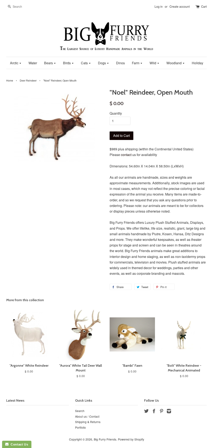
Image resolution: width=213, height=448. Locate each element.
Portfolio (80, 427)
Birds (67, 63)
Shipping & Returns (87, 422)
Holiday (197, 63)
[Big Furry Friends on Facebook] (154, 412)
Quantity (116, 113)
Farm (136, 63)
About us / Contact (87, 416)
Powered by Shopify (131, 439)
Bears (49, 63)
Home (9, 80)
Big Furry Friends (105, 439)
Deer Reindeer (28, 80)
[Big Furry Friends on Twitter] (146, 412)
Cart (204, 6)
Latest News (15, 400)
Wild (153, 63)
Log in (159, 6)
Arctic (14, 63)
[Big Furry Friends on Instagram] (169, 412)
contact (126, 154)
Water (32, 63)
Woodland (174, 63)
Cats (85, 63)
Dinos (120, 63)
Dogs (102, 63)
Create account (180, 6)
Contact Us (18, 444)
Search (79, 411)
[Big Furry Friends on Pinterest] (161, 412)
